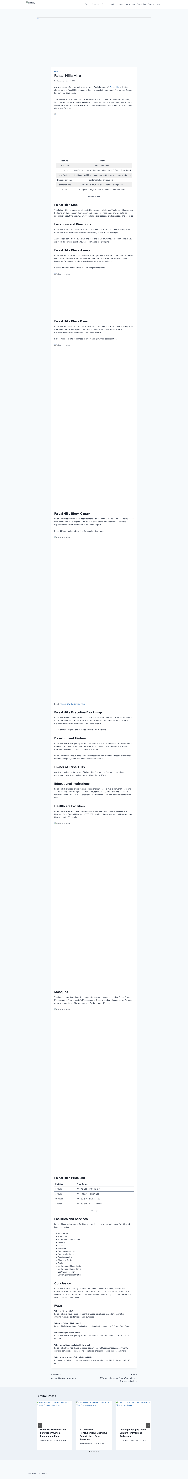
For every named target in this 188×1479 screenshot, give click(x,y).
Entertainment (154, 4)
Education (141, 4)
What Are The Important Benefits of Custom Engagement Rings (53, 1432)
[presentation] (54, 1412)
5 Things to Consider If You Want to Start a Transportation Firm (118, 1377)
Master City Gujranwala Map (72, 704)
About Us (32, 1474)
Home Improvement (126, 4)
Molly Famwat (47, 1440)
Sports (104, 4)
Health (113, 4)
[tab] (89, 1451)
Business (96, 4)
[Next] (148, 1425)
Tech (87, 4)
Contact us (43, 1474)
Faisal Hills (114, 87)
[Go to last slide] (40, 1425)
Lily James (60, 81)
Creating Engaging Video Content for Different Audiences (132, 1432)
